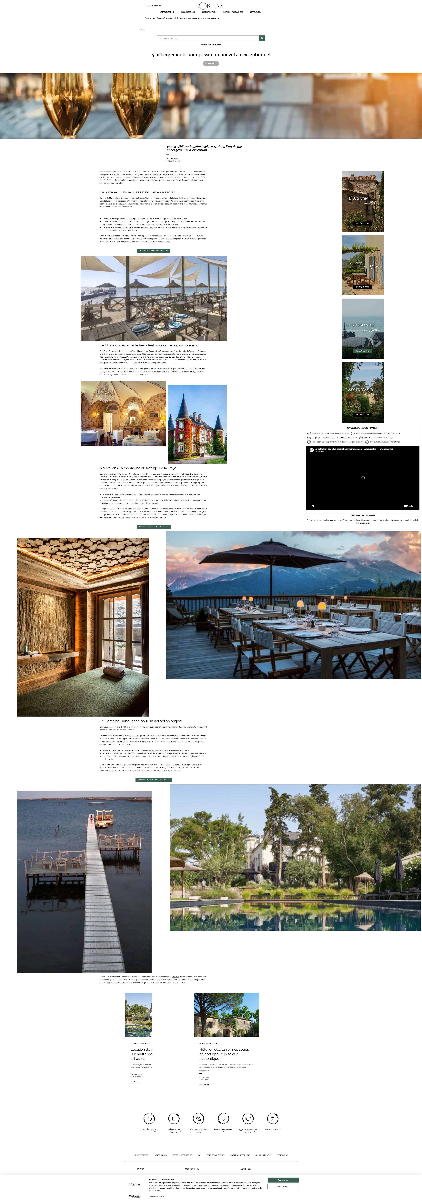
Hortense (175, 977)
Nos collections (187, 12)
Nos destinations (209, 12)
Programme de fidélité (182, 1155)
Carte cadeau (283, 1155)
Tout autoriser (283, 1180)
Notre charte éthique (240, 1155)
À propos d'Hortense (152, 6)
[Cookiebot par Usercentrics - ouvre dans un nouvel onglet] (134, 1196)
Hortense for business (216, 1155)
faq (198, 1155)
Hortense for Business (233, 12)
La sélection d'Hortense (139, 1043)
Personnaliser (282, 1186)
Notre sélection (167, 12)
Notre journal (256, 12)
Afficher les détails (156, 1197)
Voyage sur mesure (263, 1155)
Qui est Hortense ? (141, 1155)
